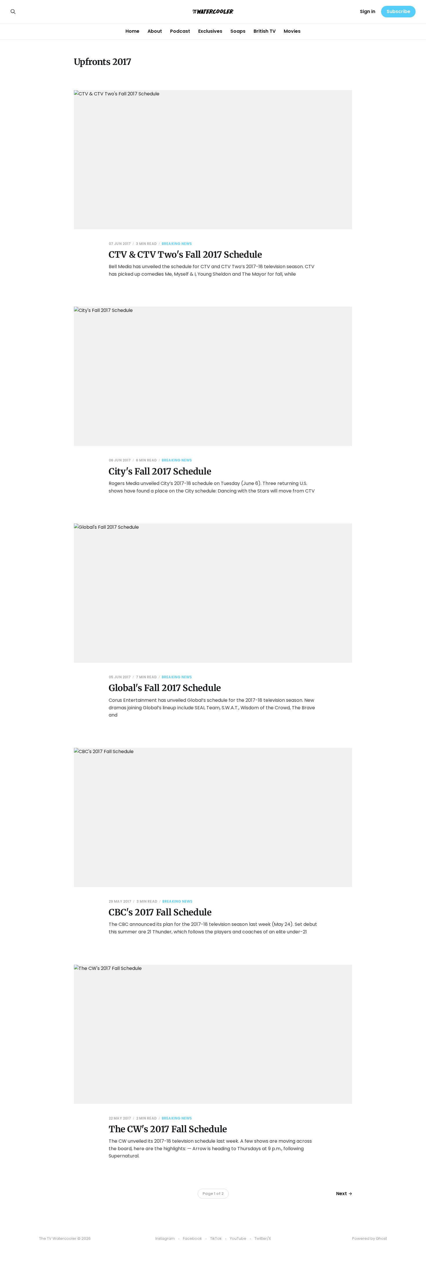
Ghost (381, 1238)
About (155, 31)
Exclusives (210, 31)
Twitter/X (262, 1238)
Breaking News (177, 243)
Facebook (192, 1238)
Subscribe (398, 11)
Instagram (165, 1238)
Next (341, 1193)
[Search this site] (13, 11)
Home (132, 31)
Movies (292, 31)
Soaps (237, 31)
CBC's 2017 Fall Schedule (160, 912)
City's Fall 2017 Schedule (160, 471)
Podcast (180, 31)
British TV (265, 31)
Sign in (367, 11)
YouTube (238, 1238)
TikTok (216, 1238)
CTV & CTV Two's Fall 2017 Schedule (185, 254)
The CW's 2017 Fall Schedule (168, 1129)
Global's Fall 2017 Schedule (165, 687)
